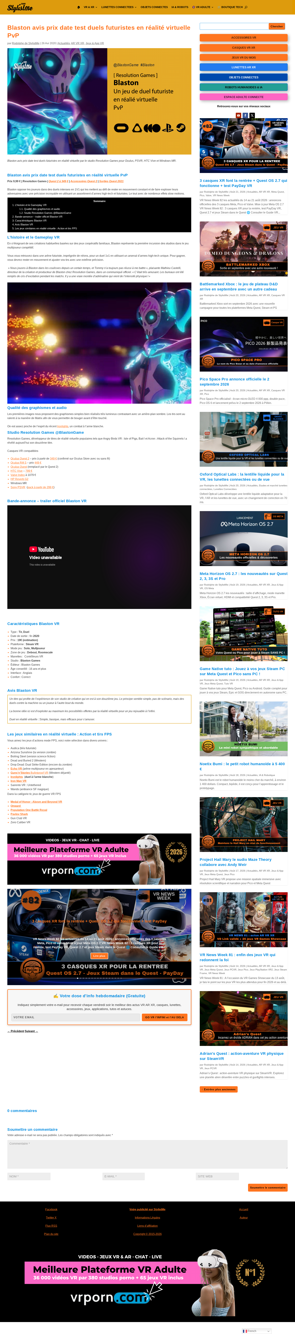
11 (106, 978)
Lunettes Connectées (225, 489)
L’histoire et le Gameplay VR (29, 205)
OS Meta (209, 588)
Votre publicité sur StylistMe (147, 1209)
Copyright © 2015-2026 (147, 1234)
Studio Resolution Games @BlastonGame (45, 212)
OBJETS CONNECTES (154, 7)
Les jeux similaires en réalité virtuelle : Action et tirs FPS (44, 228)
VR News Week (221, 195)
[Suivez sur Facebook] (245, 115)
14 (115, 978)
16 (121, 978)
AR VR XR (77, 43)
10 (103, 978)
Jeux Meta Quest (213, 683)
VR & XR (89, 7)
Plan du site (51, 1234)
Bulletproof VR (29, 772)
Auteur (244, 1217)
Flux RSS (51, 1225)
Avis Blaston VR (22, 224)
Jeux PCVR (230, 969)
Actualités (64, 43)
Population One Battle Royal (29, 810)
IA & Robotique (267, 775)
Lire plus (99, 955)
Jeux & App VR (95, 43)
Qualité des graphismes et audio (39, 208)
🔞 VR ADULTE (201, 7)
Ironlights (62, 426)
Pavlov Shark (19, 814)
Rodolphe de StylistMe (25, 43)
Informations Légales (147, 1217)
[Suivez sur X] (252, 115)
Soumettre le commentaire (268, 1187)
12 (109, 978)
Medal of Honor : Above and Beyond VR (36, 801)
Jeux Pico (229, 874)
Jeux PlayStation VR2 (261, 969)
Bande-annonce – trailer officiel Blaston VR (37, 216)
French (251, 1331)
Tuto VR (228, 683)
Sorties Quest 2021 (111, 181)
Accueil (243, 1209)
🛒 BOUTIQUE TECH (230, 7)
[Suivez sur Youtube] (238, 115)
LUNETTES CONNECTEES (117, 7)
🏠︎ (78, 7)
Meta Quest (277, 191)
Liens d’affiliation (147, 1225)
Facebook (51, 1209)
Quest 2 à (58, 181)
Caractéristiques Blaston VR (29, 220)
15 (118, 978)
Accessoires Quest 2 (83, 181)
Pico (202, 195)
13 (112, 978)
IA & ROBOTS (180, 7)
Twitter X (51, 1217)
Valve (209, 195)
